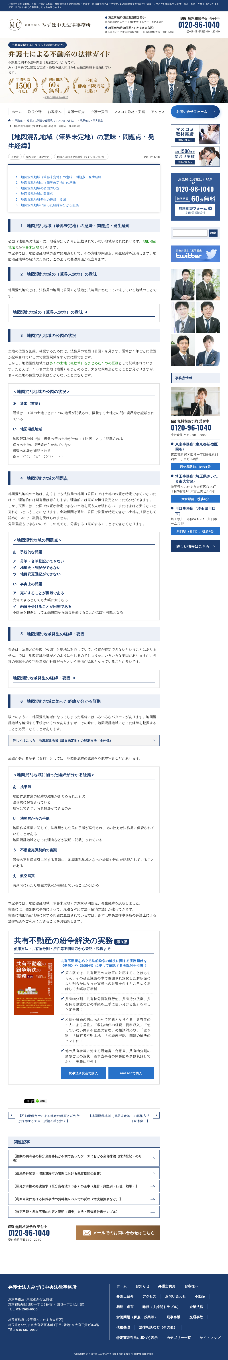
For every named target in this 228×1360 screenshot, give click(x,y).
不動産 (18, 120)
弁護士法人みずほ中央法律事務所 (42, 1287)
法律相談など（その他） (158, 1327)
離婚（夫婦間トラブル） (161, 1306)
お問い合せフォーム (191, 111)
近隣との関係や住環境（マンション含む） (51, 120)
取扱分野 (35, 111)
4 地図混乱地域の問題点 (34, 193)
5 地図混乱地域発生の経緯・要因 (41, 199)
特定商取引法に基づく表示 (137, 1337)
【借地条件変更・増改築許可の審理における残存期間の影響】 (58, 1173)
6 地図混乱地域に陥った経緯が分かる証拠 (47, 205)
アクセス (158, 111)
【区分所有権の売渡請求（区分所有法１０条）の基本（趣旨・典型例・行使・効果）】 (76, 1186)
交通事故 (196, 1316)
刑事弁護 (174, 1316)
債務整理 (123, 1327)
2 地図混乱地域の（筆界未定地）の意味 (46, 182)
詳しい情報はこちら (193, 546)
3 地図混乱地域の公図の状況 (38, 188)
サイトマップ (210, 1337)
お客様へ (54, 111)
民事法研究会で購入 (83, 1073)
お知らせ (142, 1286)
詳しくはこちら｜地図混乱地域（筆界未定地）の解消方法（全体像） (63, 740)
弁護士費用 (99, 111)
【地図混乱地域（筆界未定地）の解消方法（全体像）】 (119, 1118)
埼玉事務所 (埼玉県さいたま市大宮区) (196, 478)
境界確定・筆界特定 (91, 120)
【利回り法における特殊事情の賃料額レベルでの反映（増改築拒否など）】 (67, 1199)
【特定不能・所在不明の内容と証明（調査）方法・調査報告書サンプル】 (66, 1211)
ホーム (17, 111)
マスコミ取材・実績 (129, 111)
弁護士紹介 (76, 111)
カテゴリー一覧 (179, 1337)
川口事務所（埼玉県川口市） (195, 511)
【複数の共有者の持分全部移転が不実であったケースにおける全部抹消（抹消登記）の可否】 (77, 1158)
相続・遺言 (125, 1306)
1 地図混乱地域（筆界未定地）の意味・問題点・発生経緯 (59, 177)
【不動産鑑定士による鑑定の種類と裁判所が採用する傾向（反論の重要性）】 (48, 1118)
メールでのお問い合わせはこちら (124, 1232)
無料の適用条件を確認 (56, 97)
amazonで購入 (131, 1073)
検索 (213, 233)
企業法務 (196, 1306)
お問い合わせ (175, 1296)
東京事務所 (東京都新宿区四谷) (196, 446)
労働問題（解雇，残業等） (137, 1316)
